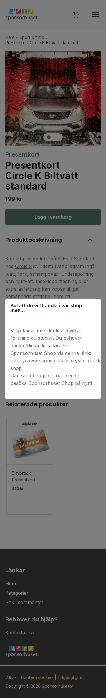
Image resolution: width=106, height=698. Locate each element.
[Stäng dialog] (93, 308)
